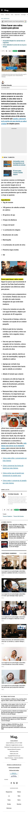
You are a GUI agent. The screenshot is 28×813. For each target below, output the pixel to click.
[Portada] (14, 739)
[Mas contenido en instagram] (16, 783)
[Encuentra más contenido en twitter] (6, 51)
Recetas (19, 804)
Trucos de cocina (18, 516)
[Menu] (2, 10)
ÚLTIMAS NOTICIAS (8, 696)
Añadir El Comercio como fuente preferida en (14, 21)
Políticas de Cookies (14, 770)
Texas (12, 14)
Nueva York (17, 14)
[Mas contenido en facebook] (11, 783)
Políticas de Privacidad (14, 767)
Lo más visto (6, 522)
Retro (19, 800)
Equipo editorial (14, 740)
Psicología (23, 14)
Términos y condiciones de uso (14, 764)
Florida (2, 14)
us (9, 796)
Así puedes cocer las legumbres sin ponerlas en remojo (19, 163)
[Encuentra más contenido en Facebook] (3, 51)
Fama (9, 800)
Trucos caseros (7, 516)
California (7, 14)
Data (19, 796)
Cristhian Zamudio (6, 85)
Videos (19, 792)
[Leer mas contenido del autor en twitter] (21, 494)
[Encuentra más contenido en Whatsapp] (10, 51)
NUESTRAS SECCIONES (14, 788)
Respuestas (9, 792)
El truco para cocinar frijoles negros (18, 172)
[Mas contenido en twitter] (14, 783)
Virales (9, 804)
